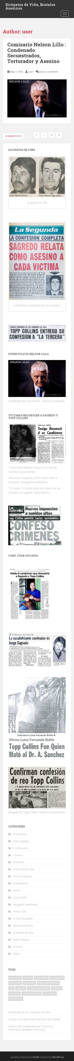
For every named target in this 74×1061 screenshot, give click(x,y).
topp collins (50, 993)
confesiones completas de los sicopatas (37, 305)
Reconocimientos (23, 925)
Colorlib (35, 1057)
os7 (11, 988)
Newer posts (14, 136)
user (30, 71)
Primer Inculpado (23, 918)
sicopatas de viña (37, 202)
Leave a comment (48, 71)
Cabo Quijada (21, 841)
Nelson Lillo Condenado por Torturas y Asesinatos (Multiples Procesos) (31, 1028)
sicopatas (14, 993)
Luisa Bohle (20, 897)
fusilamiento (41, 977)
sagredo (21, 988)
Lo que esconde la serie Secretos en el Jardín (34, 1019)
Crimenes (18, 862)
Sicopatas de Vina (23, 932)
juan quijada (57, 977)
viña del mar (16, 998)
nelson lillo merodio (48, 982)
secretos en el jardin (38, 988)
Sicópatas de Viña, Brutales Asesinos (30, 5)
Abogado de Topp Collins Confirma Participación (36, 812)
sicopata (56, 988)
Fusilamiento (20, 883)
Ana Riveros (20, 834)
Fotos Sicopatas (22, 876)
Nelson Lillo (20, 911)
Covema (18, 855)
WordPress (58, 1057)
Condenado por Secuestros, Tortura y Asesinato (36, 401)
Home (16, 890)
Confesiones (20, 848)
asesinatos (15, 977)
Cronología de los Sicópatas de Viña (29, 1012)
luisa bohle (15, 982)
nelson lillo (29, 982)
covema (28, 977)
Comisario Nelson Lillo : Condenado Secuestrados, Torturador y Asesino (36, 52)
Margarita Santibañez (25, 904)
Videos (17, 953)
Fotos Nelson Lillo (23, 869)
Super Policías (21, 939)
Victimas (18, 946)
